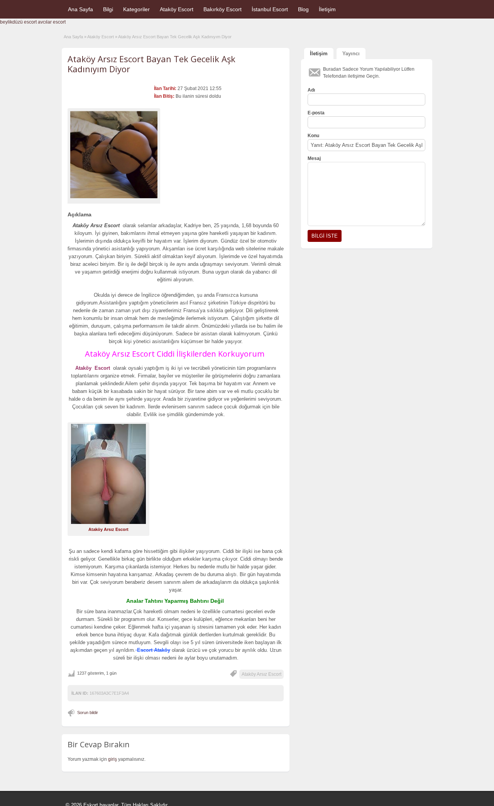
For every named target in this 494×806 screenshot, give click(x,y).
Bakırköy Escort (222, 9)
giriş (112, 759)
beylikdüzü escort (18, 22)
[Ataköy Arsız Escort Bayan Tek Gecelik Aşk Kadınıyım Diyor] (113, 154)
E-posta (316, 113)
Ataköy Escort (176, 9)
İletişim (327, 9)
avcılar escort (52, 22)
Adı (311, 90)
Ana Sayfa (80, 9)
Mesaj (314, 158)
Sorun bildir (87, 712)
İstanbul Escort (270, 9)
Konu (313, 135)
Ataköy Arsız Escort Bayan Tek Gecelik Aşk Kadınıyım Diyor (151, 64)
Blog (303, 9)
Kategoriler (136, 9)
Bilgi (108, 9)
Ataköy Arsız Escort (261, 674)
